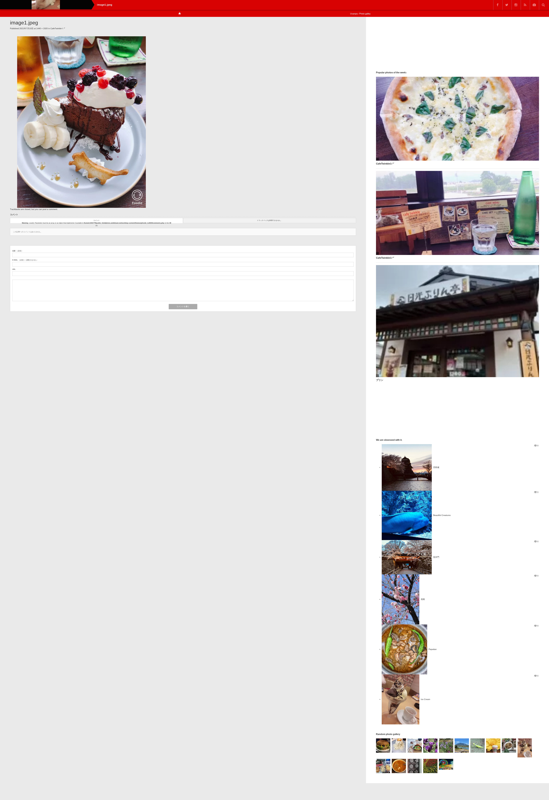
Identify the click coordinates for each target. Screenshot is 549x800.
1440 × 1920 (42, 28)
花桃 (423, 599)
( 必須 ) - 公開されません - (25, 260)
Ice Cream (425, 699)
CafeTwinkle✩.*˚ (57, 28)
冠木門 (436, 557)
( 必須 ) (17, 251)
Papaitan (433, 649)
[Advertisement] (457, 43)
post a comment (50, 209)
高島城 (436, 467)
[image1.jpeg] (81, 122)
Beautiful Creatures (442, 515)
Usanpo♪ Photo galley (360, 13)
